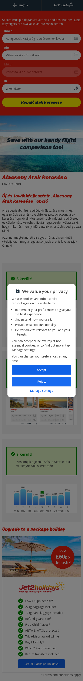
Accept (41, 370)
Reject (41, 381)
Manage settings (41, 391)
